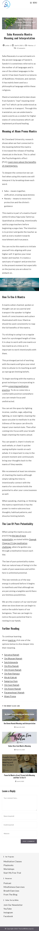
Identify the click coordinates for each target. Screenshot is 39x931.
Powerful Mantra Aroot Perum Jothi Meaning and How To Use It (19, 776)
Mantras (31, 45)
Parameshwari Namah (14, 692)
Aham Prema (10, 696)
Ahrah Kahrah (10, 677)
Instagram (8, 912)
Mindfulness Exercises (14, 887)
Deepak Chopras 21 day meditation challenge (19, 543)
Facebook (8, 916)
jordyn (7, 45)
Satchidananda (11, 662)
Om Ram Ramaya (12, 673)
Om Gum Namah (11, 685)
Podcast (7, 883)
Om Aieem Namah (12, 688)
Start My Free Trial (12, 872)
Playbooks (8, 865)
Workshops (9, 869)
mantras (12, 640)
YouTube (8, 908)
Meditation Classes (13, 861)
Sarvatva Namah (11, 654)
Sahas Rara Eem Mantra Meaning (19, 746)
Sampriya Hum (11, 681)
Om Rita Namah (11, 666)
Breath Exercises (11, 890)
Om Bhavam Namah (13, 658)
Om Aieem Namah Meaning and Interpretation (19, 723)
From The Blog (10, 894)
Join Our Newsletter (13, 905)
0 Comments (21, 48)
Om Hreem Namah (12, 669)
